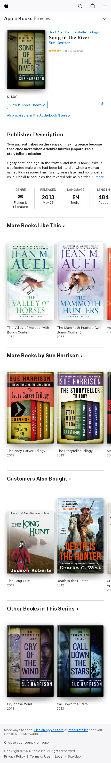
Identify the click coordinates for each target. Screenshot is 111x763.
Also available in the (37, 115)
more (100, 177)
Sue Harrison (59, 43)
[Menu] (105, 6)
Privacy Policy (14, 756)
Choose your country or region (27, 742)
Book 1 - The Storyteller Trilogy (74, 32)
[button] (80, 6)
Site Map (74, 756)
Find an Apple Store (49, 730)
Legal (59, 756)
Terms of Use (40, 756)
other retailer (78, 730)
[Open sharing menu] (102, 104)
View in (25, 105)
